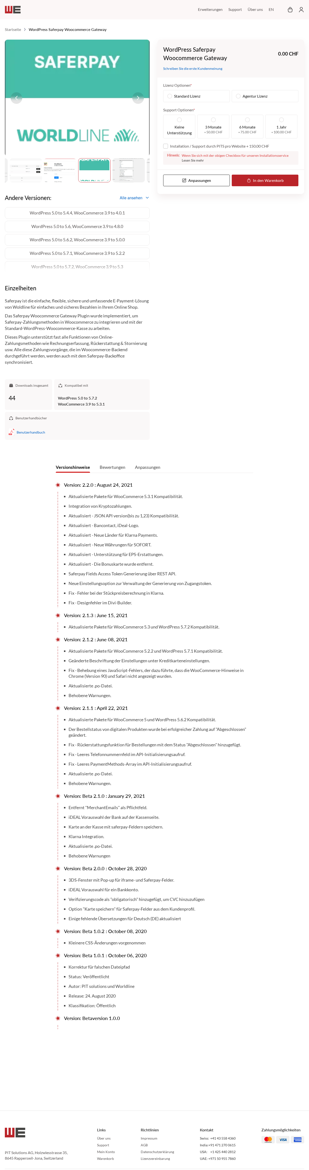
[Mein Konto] (300, 10)
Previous (16, 98)
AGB (144, 1145)
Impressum (149, 1138)
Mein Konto (106, 1152)
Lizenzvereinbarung (155, 1158)
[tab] (73, 468)
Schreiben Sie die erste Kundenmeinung (192, 68)
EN (271, 9)
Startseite (13, 29)
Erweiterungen (210, 9)
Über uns (255, 9)
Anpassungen (147, 467)
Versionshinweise (73, 467)
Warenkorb (105, 1158)
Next (138, 98)
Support (235, 9)
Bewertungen (112, 467)
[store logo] (13, 10)
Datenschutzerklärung (157, 1152)
